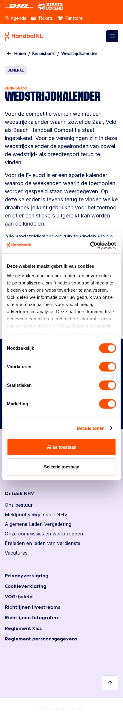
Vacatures (16, 553)
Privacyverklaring (26, 576)
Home (20, 53)
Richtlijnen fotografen (31, 618)
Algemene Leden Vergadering (38, 524)
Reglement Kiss (23, 628)
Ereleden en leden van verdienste (42, 543)
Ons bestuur (19, 505)
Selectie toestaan (61, 466)
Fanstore (73, 18)
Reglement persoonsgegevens (41, 639)
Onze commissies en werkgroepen (44, 534)
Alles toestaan (61, 447)
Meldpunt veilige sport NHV (36, 514)
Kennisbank (43, 53)
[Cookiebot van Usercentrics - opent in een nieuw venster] (90, 245)
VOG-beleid (19, 597)
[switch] (107, 367)
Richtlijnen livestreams (32, 607)
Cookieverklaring (25, 586)
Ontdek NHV (19, 493)
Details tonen (90, 428)
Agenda (18, 18)
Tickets (45, 18)
